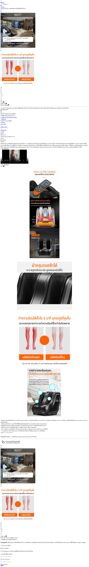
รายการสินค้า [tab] (8, 539)
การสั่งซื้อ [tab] (3, 539)
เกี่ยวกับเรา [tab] (14, 539)
